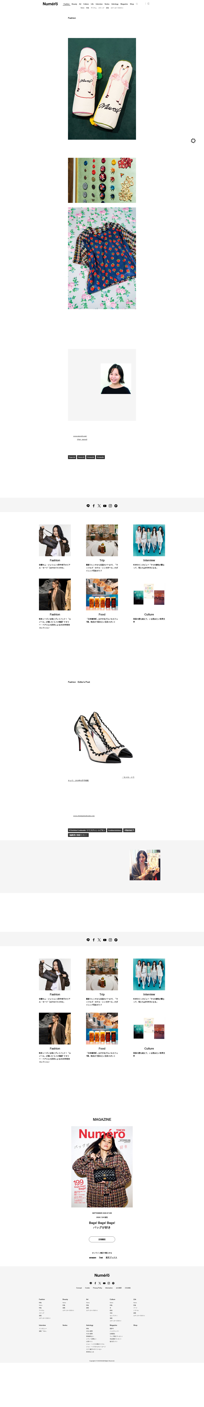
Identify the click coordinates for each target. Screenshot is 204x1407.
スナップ (101, 8)
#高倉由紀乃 (74, 853)
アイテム (94, 8)
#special (72, 457)
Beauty (74, 4)
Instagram (111, 509)
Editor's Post (84, 700)
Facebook (93, 509)
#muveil (82, 457)
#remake (101, 457)
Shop (132, 4)
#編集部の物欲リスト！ (91, 853)
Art (80, 4)
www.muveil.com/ (80, 436)
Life (92, 4)
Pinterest (117, 509)
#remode (91, 457)
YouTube (105, 509)
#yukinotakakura (116, 849)
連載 (107, 8)
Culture (86, 4)
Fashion (67, 4)
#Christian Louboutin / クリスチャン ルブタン (87, 849)
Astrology (114, 4)
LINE (87, 509)
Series (107, 4)
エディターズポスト (117, 8)
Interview (99, 4)
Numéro (50, 3)
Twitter (99, 509)
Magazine (124, 4)
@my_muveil (83, 439)
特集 (87, 8)
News (82, 8)
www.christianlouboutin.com (84, 834)
